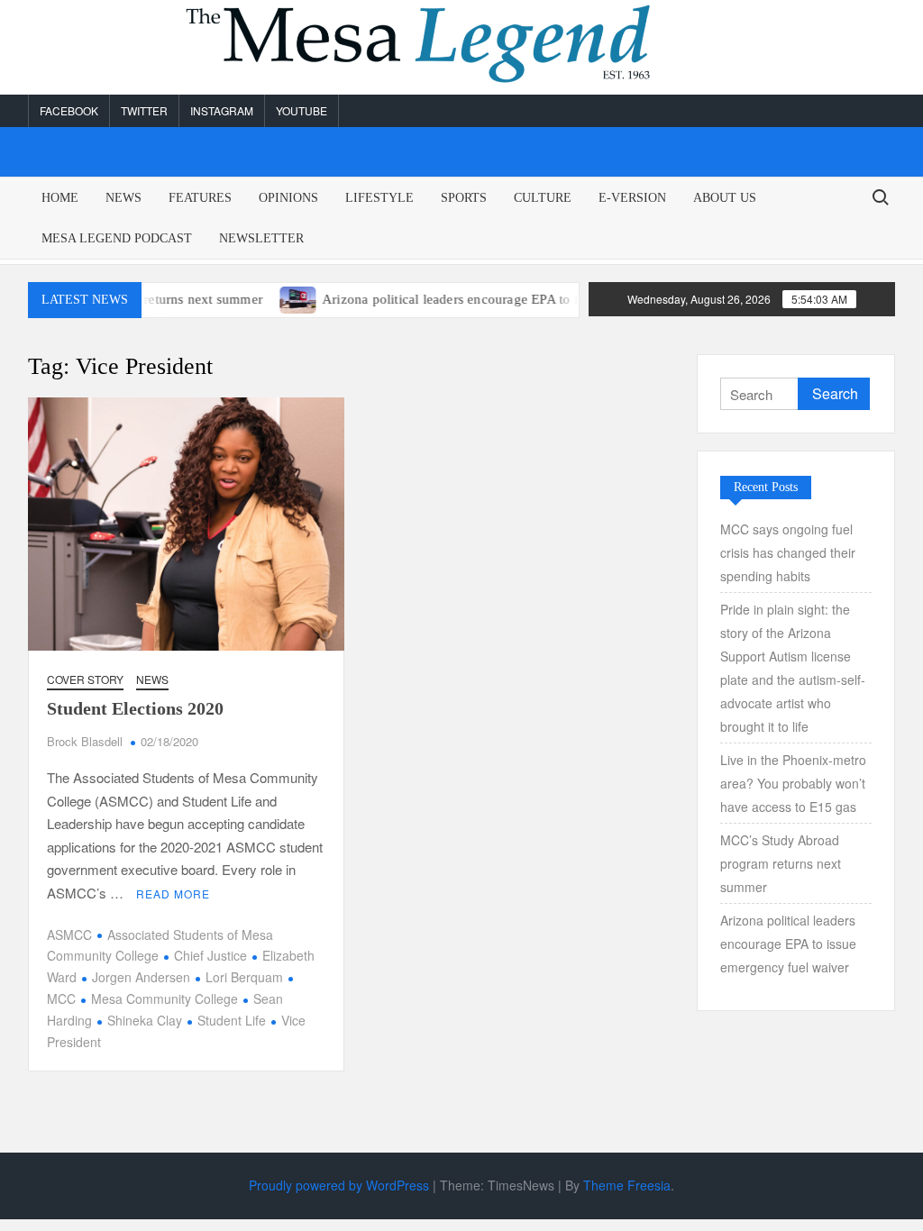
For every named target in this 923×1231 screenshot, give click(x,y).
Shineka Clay (144, 1020)
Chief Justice (210, 955)
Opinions (288, 198)
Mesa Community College (164, 998)
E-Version (632, 198)
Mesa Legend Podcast (116, 238)
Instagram (221, 110)
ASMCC (69, 935)
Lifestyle (379, 198)
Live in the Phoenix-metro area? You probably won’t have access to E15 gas (793, 783)
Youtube (301, 110)
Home (59, 198)
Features (200, 198)
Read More (173, 893)
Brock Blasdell (85, 741)
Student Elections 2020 (135, 708)
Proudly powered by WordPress (339, 1185)
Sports (464, 198)
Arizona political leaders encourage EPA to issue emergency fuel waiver (506, 299)
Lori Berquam (244, 977)
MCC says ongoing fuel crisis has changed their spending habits (787, 552)
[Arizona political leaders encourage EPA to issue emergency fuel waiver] (274, 297)
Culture (542, 198)
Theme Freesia (627, 1185)
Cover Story (85, 679)
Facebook (69, 110)
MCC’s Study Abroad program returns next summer (780, 863)
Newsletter (261, 238)
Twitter (144, 110)
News (123, 198)
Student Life (231, 1020)
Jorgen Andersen (141, 977)
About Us (724, 198)
